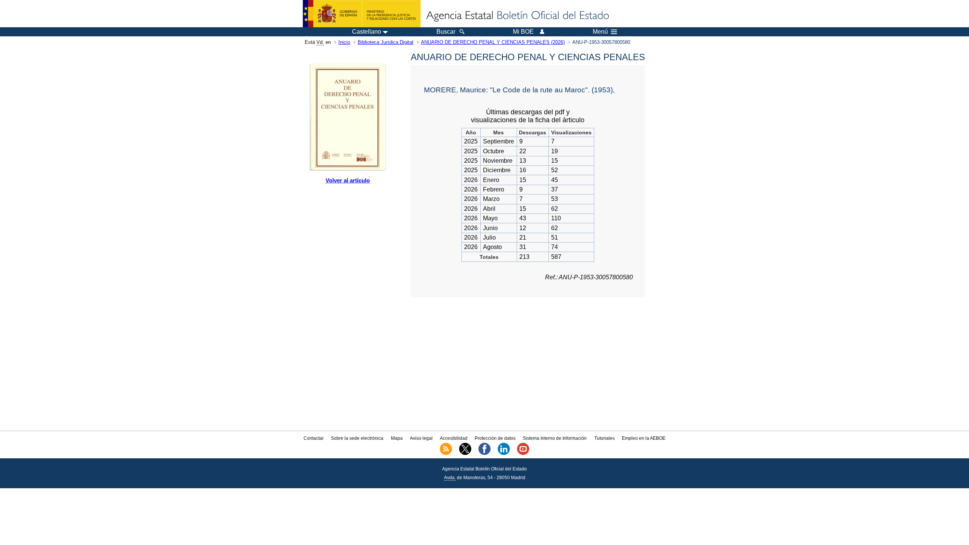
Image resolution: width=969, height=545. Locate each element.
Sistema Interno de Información (555, 438)
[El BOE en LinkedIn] (504, 453)
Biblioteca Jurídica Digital (385, 42)
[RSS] (446, 453)
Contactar (314, 438)
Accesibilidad (453, 438)
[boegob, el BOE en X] (465, 453)
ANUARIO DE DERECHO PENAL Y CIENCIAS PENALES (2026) (493, 42)
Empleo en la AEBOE (643, 438)
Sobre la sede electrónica (357, 438)
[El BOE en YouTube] (523, 453)
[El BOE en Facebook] (484, 453)
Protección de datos (495, 438)
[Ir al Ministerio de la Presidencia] (362, 13)
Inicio (344, 42)
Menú (600, 32)
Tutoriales (604, 438)
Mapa (397, 438)
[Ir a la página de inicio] (517, 16)
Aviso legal (421, 438)
